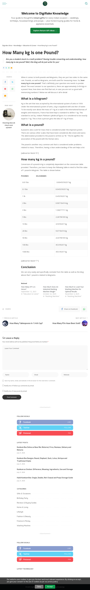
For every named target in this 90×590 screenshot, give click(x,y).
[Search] (86, 3)
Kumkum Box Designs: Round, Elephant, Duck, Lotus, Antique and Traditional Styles (42, 459)
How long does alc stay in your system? (9, 125)
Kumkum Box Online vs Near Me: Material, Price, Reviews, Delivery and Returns (44, 448)
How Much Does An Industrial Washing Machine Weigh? (50, 289)
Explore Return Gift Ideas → (45, 30)
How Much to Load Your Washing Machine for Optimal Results (74, 289)
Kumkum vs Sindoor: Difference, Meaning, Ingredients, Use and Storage (45, 469)
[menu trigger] (5, 3)
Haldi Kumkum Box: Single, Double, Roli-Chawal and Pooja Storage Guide (45, 477)
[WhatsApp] (9, 67)
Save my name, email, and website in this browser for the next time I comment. (30, 381)
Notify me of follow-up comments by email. (19, 386)
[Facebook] (3, 67)
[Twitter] (6, 67)
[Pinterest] (5, 89)
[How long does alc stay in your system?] (9, 114)
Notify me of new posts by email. (15, 391)
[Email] (11, 67)
